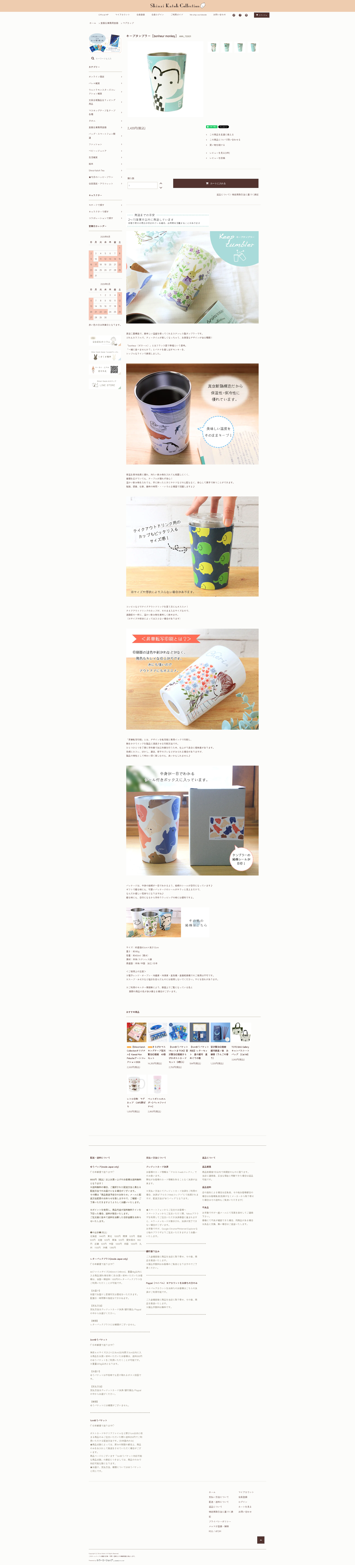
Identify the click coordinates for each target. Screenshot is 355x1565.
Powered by (92, 1560)
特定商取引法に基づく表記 (245, 194)
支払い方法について (219, 1497)
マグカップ (128, 23)
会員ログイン (157, 14)
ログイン (242, 1501)
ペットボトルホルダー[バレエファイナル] (157, 1102)
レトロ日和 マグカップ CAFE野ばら (136, 1102)
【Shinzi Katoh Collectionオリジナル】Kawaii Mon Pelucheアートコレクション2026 (136, 1054)
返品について (223, 194)
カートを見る (245, 1506)
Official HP (103, 14)
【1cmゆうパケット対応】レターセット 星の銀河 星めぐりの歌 (199, 1052)
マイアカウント (122, 14)
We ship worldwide (198, 14)
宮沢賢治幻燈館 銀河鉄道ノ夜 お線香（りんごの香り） (219, 1052)
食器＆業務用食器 (109, 23)
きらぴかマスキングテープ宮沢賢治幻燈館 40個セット (157, 1052)
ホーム (92, 23)
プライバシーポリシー (220, 1521)
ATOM (218, 1531)
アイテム (263, 15)
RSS (211, 1531)
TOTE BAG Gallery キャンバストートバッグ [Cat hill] (241, 1050)
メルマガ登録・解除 (219, 1526)
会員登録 (140, 14)
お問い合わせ (219, 14)
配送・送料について (219, 1501)
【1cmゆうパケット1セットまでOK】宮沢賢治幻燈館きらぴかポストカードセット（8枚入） (178, 1054)
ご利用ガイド (177, 14)
